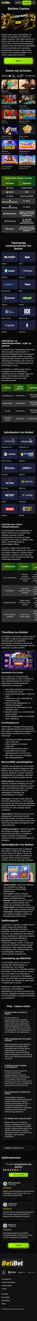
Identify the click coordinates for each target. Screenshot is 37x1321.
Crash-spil (22, 75)
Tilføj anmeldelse (18, 1174)
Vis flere (18, 1245)
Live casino (14, 75)
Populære (5, 76)
